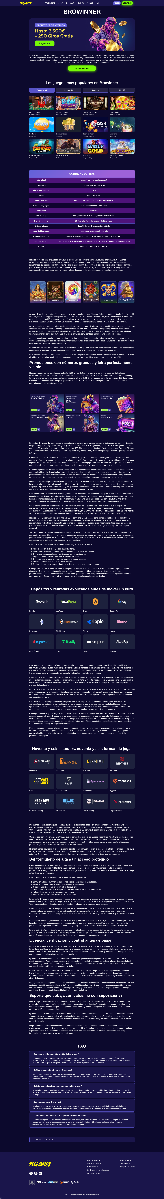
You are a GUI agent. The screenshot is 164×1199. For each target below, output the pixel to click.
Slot (120, 90)
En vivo (67, 90)
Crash (94, 90)
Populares (40, 90)
